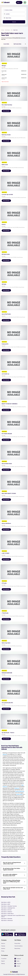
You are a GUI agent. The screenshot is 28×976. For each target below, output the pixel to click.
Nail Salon (7, 30)
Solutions (3, 948)
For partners (3, 958)
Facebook (18, 958)
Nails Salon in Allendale (6, 918)
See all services (5, 81)
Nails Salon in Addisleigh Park (8, 908)
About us (3, 943)
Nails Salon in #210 (5, 904)
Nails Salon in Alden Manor (7, 913)
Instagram (18, 963)
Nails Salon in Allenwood (7, 920)
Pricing (2, 951)
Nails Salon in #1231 (5, 902)
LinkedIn (18, 966)
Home (2, 30)
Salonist (5, 754)
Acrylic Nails (6, 44)
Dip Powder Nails (17, 44)
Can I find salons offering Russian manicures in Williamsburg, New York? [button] (11, 882)
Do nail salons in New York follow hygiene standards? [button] (11, 869)
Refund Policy (17, 948)
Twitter (17, 961)
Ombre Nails (19, 794)
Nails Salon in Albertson (6, 911)
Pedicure (16, 788)
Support (3, 961)
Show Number (6, 110)
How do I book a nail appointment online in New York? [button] (12, 863)
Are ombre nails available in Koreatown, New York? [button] (10, 875)
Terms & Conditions (19, 946)
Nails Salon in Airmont (6, 909)
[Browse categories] (25, 44)
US (11, 30)
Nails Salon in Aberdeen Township (9, 906)
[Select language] (25, 2)
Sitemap (3, 963)
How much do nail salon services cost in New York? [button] (13, 888)
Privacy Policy (17, 943)
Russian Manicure (19, 791)
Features (3, 946)
